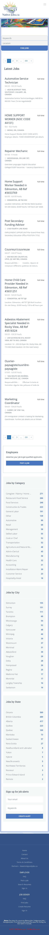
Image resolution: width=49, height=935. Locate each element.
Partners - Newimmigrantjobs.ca (24, 866)
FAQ (24, 876)
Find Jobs (24, 48)
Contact (25, 854)
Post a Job (24, 463)
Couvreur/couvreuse (17, 249)
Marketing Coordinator (12, 401)
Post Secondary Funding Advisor (14, 222)
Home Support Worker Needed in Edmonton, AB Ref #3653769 (16, 187)
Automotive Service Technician (16, 80)
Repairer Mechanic (16, 151)
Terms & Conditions (24, 862)
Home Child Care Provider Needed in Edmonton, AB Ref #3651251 (16, 285)
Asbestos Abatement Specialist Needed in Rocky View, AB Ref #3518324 (17, 324)
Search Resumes (24, 884)
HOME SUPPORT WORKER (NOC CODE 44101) (17, 119)
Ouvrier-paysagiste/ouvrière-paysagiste (17, 364)
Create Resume (24, 906)
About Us (24, 858)
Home (24, 850)
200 (26, 61)
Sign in (24, 888)
